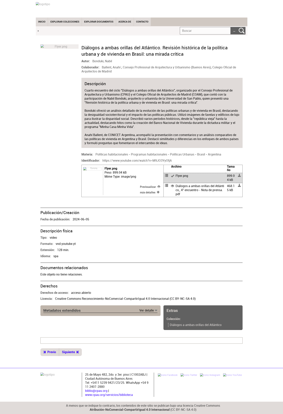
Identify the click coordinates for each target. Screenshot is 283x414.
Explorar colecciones (64, 21)
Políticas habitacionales (111, 154)
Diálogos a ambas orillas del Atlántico (196, 325)
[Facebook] (167, 375)
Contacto (142, 21)
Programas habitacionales (149, 154)
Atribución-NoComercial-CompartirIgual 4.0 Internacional (130, 409)
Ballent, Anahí (111, 67)
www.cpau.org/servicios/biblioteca (109, 395)
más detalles (147, 192)
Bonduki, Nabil (102, 61)
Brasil (201, 154)
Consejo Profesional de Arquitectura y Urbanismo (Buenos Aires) (167, 67)
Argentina (214, 154)
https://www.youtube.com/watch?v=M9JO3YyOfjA (137, 161)
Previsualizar (148, 186)
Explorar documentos (98, 21)
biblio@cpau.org (96, 391)
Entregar (241, 30)
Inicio (41, 21)
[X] (189, 375)
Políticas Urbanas (182, 154)
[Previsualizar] (198, 178)
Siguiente (68, 352)
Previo (51, 352)
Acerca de (124, 21)
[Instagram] (210, 375)
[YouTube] (232, 375)
